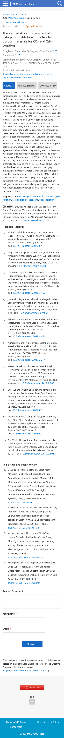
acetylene (33, 199)
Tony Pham (46, 51)
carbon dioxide (19, 199)
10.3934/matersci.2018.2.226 (17, 22)
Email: (7, 628)
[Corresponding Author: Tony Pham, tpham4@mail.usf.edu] (53, 50)
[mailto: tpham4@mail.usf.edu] (56, 50)
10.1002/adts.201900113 (20, 502)
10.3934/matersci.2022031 (27, 245)
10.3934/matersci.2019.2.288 (38, 383)
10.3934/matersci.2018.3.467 (29, 292)
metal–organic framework (30, 196)
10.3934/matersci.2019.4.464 (29, 336)
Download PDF (48, 85)
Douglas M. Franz (11, 51)
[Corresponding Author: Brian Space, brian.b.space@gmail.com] (16, 54)
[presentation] (22, 96)
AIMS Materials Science (14, 14)
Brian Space (8, 55)
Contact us (16, 726)
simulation (50, 196)
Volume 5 (13, 17)
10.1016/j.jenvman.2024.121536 (23, 527)
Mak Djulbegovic (30, 51)
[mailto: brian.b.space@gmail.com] (19, 54)
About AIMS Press (16, 722)
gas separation (46, 199)
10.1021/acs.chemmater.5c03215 (24, 583)
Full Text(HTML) (26, 85)
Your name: (10, 613)
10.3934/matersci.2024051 (33, 312)
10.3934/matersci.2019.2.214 (29, 359)
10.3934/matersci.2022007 (27, 410)
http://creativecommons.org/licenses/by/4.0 (25, 670)
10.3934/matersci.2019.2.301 (38, 453)
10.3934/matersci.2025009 (32, 266)
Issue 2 (22, 17)
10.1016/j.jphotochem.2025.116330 (25, 557)
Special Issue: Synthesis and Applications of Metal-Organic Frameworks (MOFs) (28, 76)
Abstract (8, 85)
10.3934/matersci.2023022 (27, 433)
